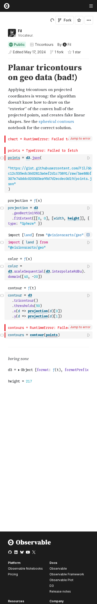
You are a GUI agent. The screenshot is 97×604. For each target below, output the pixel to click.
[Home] (29, 544)
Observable (58, 568)
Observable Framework (66, 574)
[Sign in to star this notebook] (79, 20)
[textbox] (49, 173)
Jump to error (80, 138)
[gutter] (2, 97)
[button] (2, 61)
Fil (20, 31)
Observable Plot (61, 580)
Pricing (13, 574)
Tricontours (44, 44)
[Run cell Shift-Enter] (89, 157)
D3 (51, 586)
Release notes (60, 591)
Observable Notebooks (25, 568)
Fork (67, 20)
